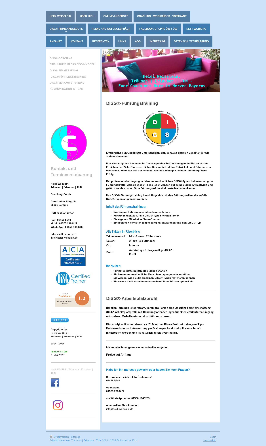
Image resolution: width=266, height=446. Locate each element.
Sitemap (75, 436)
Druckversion (61, 436)
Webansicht (209, 440)
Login (213, 436)
